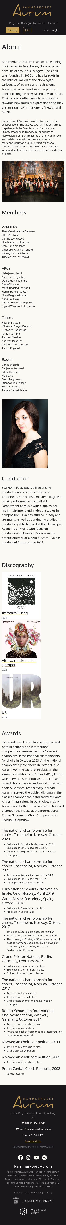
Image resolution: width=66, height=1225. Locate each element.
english (56, 30)
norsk (46, 30)
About (41, 23)
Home (14, 1113)
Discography (28, 23)
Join (27, 30)
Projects (14, 23)
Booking (12, 30)
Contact (52, 23)
